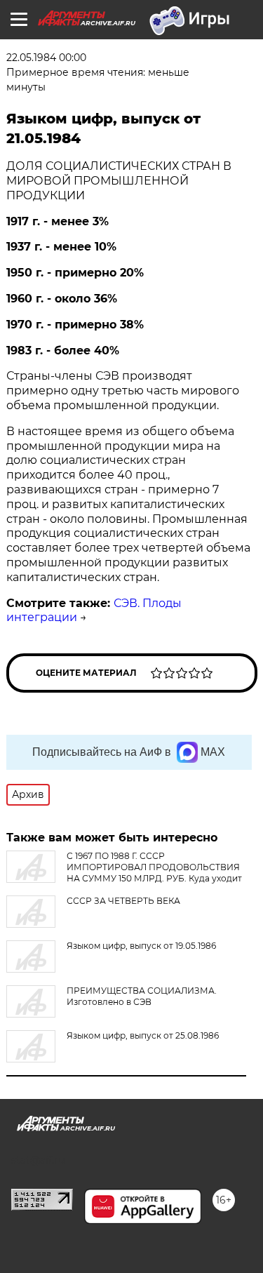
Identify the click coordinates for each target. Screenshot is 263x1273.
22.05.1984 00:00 (46, 57)
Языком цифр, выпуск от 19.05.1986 (141, 945)
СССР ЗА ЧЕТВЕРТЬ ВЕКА (123, 900)
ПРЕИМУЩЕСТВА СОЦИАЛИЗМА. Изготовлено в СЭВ (142, 996)
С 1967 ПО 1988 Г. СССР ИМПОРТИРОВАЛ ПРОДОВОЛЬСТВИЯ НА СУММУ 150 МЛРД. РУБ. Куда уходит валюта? (124, 873)
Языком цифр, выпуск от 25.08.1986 (143, 1035)
